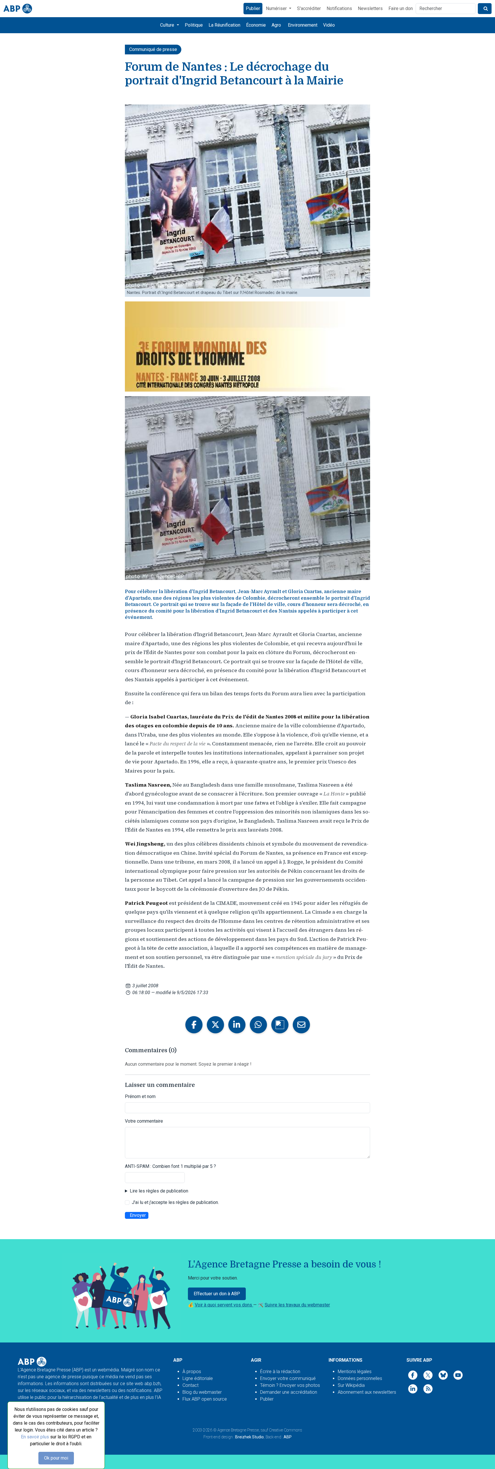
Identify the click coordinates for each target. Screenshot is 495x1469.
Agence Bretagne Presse (238, 1430)
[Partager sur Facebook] (194, 1024)
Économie (256, 25)
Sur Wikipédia (351, 1385)
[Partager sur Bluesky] (279, 1024)
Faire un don (400, 8)
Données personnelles (360, 1378)
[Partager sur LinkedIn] (236, 1024)
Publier (253, 8)
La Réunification (224, 25)
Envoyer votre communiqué (288, 1378)
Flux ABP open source (204, 1399)
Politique (194, 25)
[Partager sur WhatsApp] (258, 1024)
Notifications (339, 8)
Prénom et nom (140, 1096)
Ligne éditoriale (197, 1378)
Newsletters (370, 8)
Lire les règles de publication (159, 1191)
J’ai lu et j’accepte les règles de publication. (175, 1202)
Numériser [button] (277, 8)
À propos (191, 1371)
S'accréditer (309, 8)
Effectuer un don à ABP (217, 1293)
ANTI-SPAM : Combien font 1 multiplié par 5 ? (170, 1166)
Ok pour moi (56, 1458)
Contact (190, 1385)
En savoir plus (35, 1437)
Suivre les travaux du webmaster (297, 1305)
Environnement (302, 25)
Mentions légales (355, 1371)
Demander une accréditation (288, 1392)
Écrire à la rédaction (280, 1371)
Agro (276, 25)
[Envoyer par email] (301, 1024)
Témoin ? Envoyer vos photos (290, 1385)
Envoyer (138, 1215)
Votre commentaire (144, 1121)
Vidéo (329, 25)
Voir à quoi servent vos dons (224, 1305)
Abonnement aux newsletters (367, 1392)
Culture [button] (167, 25)
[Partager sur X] (215, 1024)
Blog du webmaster (202, 1392)
